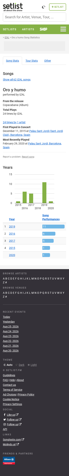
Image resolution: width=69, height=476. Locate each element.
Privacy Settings (12, 404)
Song (12, 60)
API (5, 429)
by (14, 122)
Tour (31, 60)
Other (47, 60)
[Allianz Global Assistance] (9, 460)
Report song (28, 156)
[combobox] (34, 17)
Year (12, 219)
